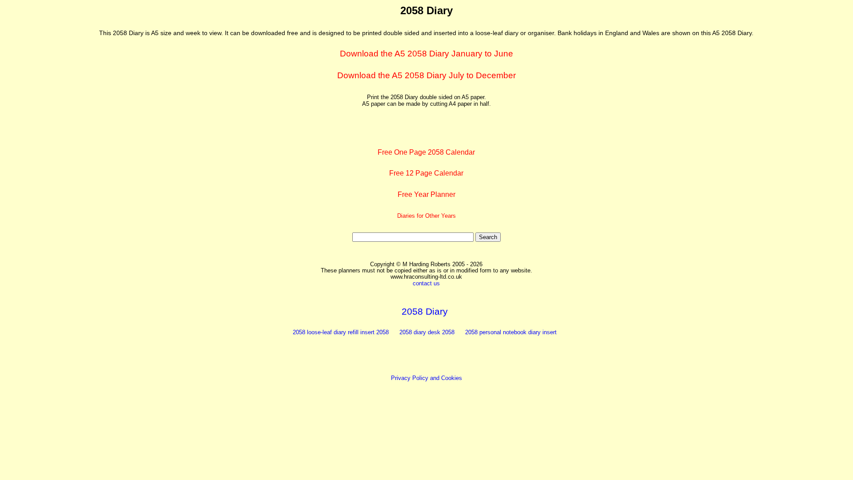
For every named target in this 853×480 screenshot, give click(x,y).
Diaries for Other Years (426, 215)
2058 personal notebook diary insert (511, 332)
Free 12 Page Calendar (426, 173)
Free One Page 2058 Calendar (426, 152)
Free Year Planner (426, 194)
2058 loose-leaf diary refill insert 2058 (341, 332)
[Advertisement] (45, 138)
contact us (426, 283)
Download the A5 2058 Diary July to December (426, 75)
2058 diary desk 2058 (426, 332)
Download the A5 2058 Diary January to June (426, 53)
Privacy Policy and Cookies (426, 378)
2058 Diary (425, 311)
